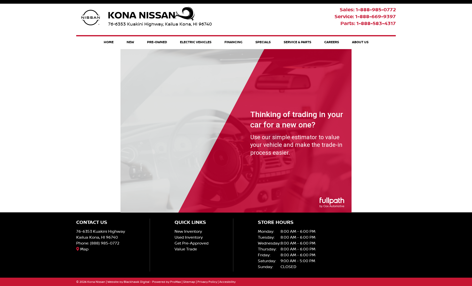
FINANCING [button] (233, 42)
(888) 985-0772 (104, 243)
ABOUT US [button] (360, 42)
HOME (109, 42)
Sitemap (189, 282)
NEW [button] (130, 42)
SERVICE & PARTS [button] (297, 42)
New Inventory (188, 231)
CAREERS (331, 42)
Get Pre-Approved (191, 243)
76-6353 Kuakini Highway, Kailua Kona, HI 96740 (160, 24)
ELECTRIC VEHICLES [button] (195, 42)
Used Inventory (189, 237)
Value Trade (186, 249)
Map (83, 249)
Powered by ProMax (166, 282)
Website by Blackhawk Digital (128, 282)
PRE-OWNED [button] (157, 42)
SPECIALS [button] (263, 42)
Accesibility (227, 282)
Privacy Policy (207, 282)
